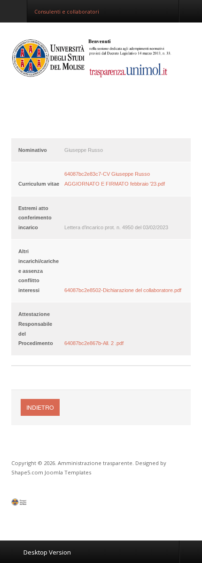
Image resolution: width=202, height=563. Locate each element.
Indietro (40, 407)
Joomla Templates (68, 472)
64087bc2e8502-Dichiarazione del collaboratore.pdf (122, 290)
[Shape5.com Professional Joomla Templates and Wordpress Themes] (31, 504)
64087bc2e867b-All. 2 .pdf (94, 343)
